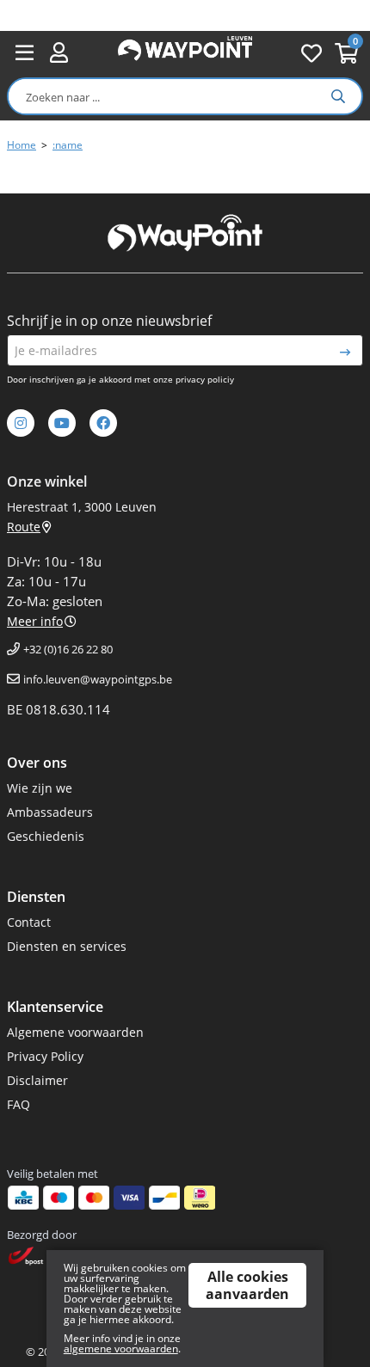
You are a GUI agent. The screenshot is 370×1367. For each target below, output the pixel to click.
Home (21, 145)
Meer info (35, 621)
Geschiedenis (45, 836)
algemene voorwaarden (121, 1348)
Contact (29, 922)
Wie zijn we (39, 788)
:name (67, 145)
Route (23, 526)
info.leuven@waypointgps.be (97, 679)
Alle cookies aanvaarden (247, 1285)
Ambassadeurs (50, 812)
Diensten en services (66, 946)
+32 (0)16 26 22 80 (68, 649)
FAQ (18, 1104)
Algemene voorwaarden (75, 1032)
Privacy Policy (45, 1056)
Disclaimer (37, 1080)
